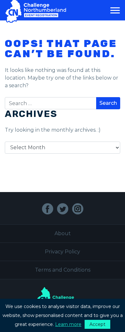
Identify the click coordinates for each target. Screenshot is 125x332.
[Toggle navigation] (115, 10)
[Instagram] (77, 208)
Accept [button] (97, 324)
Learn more (68, 324)
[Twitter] (62, 208)
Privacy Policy (62, 252)
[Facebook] (47, 208)
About (62, 233)
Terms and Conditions (62, 270)
